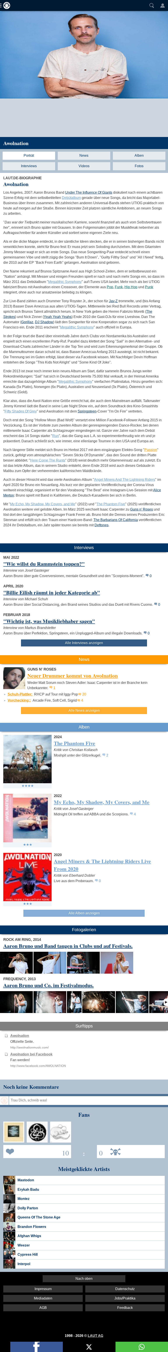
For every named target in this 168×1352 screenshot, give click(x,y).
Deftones (101, 525)
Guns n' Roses (141, 509)
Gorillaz (27, 322)
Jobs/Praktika (124, 1298)
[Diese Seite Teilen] (36, 1347)
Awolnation (15, 143)
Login (162, 5)
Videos (84, 166)
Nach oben (84, 1278)
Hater (100, 1151)
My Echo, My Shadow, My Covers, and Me (42, 504)
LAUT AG (95, 1336)
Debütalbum (71, 198)
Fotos (139, 166)
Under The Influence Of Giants (88, 192)
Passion (150, 450)
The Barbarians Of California (115, 520)
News (83, 155)
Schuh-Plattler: (20, 694)
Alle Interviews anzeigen (84, 643)
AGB (43, 1308)
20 (84, 694)
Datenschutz (125, 1289)
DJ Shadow (44, 322)
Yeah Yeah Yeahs (58, 317)
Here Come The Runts (47, 460)
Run (55, 436)
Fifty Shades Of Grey (21, 411)
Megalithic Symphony (65, 282)
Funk (119, 287)
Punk (149, 287)
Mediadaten (43, 1298)
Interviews (29, 166)
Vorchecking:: (19, 700)
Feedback (125, 1308)
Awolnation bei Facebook (31, 1054)
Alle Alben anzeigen (84, 913)
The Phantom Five (110, 504)
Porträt (29, 155)
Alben (139, 155)
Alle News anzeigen (84, 710)
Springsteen (87, 411)
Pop (110, 287)
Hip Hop (130, 287)
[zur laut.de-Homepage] (5, 5)
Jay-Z (113, 301)
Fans (36, 1151)
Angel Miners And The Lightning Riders (124, 479)
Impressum (43, 1289)
